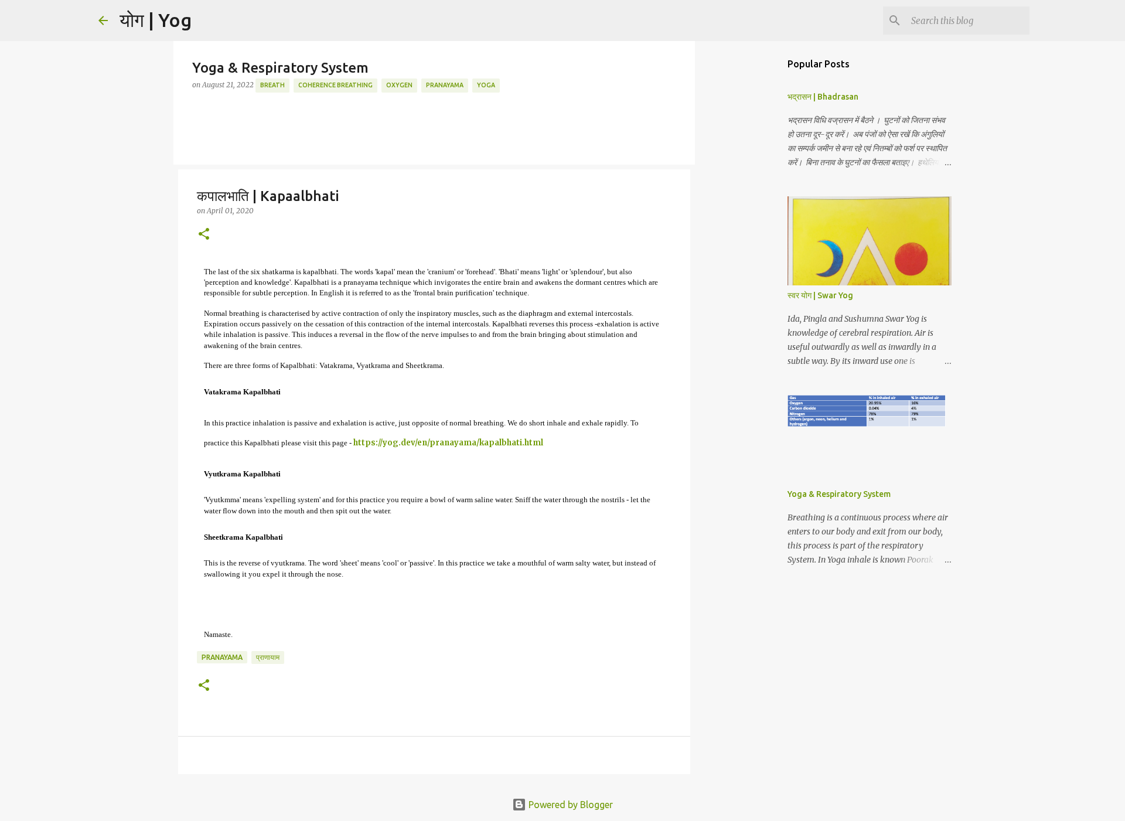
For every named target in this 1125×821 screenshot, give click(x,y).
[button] (204, 235)
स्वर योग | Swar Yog (820, 295)
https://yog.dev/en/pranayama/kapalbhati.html (448, 443)
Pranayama (444, 84)
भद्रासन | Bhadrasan (823, 96)
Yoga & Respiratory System (839, 494)
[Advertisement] (750, 234)
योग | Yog (156, 19)
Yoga (486, 84)
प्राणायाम (267, 657)
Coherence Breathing (335, 84)
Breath (272, 84)
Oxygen (399, 84)
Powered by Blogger (569, 804)
